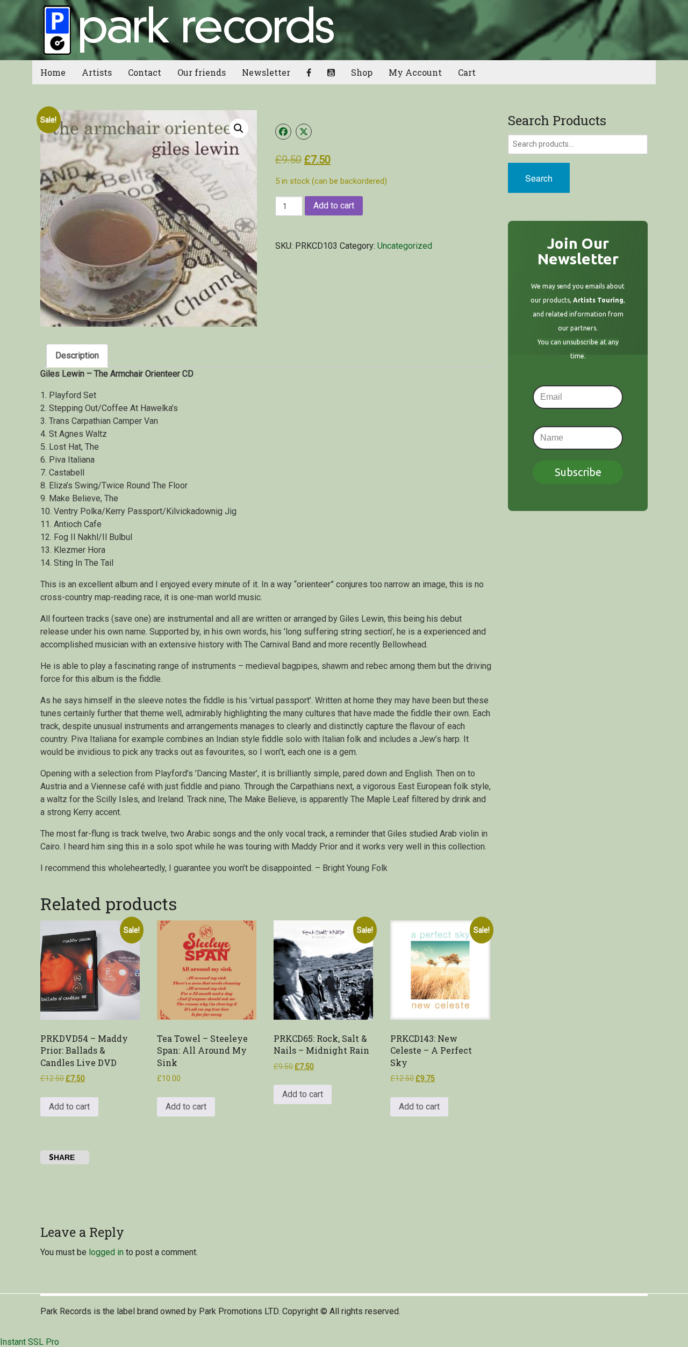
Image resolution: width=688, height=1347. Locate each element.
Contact (144, 72)
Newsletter (266, 72)
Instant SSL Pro (29, 1342)
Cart (467, 72)
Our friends (201, 72)
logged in (106, 1252)
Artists (97, 72)
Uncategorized (404, 246)
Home (53, 72)
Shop (361, 72)
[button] (238, 128)
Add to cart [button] (69, 1106)
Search (539, 178)
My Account (415, 72)
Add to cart (333, 205)
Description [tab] (77, 355)
